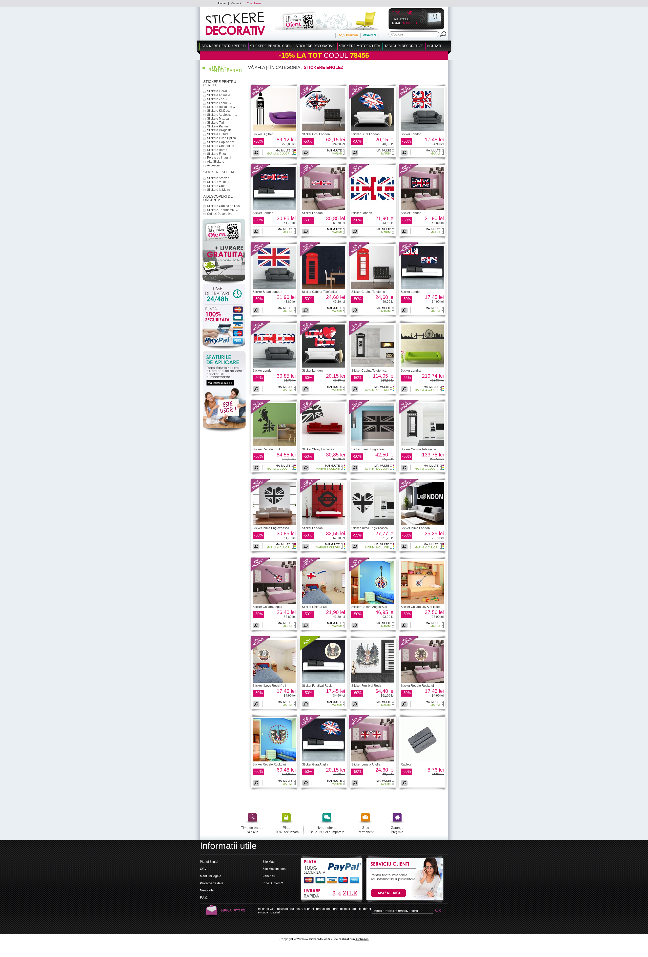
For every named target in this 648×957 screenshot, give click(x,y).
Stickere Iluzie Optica (221, 138)
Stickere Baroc (217, 150)
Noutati (369, 35)
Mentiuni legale (210, 876)
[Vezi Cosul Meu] (430, 26)
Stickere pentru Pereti (223, 46)
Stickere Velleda (218, 182)
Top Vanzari (348, 35)
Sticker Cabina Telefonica (319, 292)
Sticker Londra (411, 370)
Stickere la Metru (218, 190)
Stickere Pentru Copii (270, 46)
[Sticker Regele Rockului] (409, 650)
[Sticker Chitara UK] (310, 571)
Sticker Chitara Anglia (267, 607)
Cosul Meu (404, 13)
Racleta (406, 764)
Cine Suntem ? (272, 883)
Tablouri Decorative (403, 46)
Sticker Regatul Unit (266, 449)
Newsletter (207, 890)
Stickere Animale (218, 95)
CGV (203, 869)
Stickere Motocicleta (359, 46)
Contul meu (254, 3)
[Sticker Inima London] (409, 492)
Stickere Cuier (217, 186)
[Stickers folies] (235, 34)
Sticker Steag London (267, 292)
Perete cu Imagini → (221, 157)
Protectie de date (211, 883)
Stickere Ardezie (218, 178)
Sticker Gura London (365, 134)
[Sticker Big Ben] (261, 98)
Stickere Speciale (221, 172)
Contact (236, 3)
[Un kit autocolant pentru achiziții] (319, 29)
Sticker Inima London (415, 528)
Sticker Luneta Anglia (365, 764)
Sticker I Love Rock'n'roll (269, 685)
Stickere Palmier (218, 126)
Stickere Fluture (218, 134)
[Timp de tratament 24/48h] (223, 294)
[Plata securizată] (223, 326)
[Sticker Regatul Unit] (261, 413)
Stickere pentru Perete (219, 83)
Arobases (362, 939)
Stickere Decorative (315, 46)
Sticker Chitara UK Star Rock (420, 607)
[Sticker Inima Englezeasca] (261, 492)
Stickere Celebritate (220, 146)
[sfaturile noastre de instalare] (224, 431)
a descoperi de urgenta (218, 198)
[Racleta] (422, 760)
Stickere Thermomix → (222, 210)
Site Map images (274, 869)
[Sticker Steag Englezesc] (310, 413)
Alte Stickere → (217, 161)
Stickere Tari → (217, 122)
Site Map (268, 862)
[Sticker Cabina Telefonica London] (323, 288)
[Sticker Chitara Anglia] (261, 571)
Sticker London (411, 134)
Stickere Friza (216, 154)
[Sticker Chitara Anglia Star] (359, 571)
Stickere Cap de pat (220, 142)
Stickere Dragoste (219, 130)
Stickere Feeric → (219, 103)
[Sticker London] (409, 98)
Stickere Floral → (219, 91)
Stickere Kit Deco (219, 110)
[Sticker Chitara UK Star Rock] (422, 603)
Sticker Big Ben (263, 134)
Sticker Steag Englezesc (318, 449)
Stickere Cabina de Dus (223, 206)
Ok (438, 910)
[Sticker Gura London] (359, 98)
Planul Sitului (209, 862)
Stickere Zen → (217, 99)
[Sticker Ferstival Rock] (310, 650)
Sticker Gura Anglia (315, 764)
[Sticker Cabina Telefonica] (310, 256)
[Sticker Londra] (422, 366)
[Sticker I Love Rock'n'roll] (261, 650)
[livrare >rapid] (331, 893)
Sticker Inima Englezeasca (271, 528)
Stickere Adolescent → (222, 115)
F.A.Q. (204, 897)
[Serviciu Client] (404, 902)
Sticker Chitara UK (314, 607)
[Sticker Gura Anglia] (310, 728)
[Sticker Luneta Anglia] (359, 728)
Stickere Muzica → (220, 118)
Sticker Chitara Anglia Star (369, 607)
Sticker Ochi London (316, 134)
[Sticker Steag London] (261, 256)
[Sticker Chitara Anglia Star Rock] (372, 603)
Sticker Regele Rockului (417, 685)
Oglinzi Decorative (219, 214)
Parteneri (268, 876)
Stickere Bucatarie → (221, 107)
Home (222, 3)
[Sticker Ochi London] (310, 98)
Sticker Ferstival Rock (317, 685)
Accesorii (213, 165)
